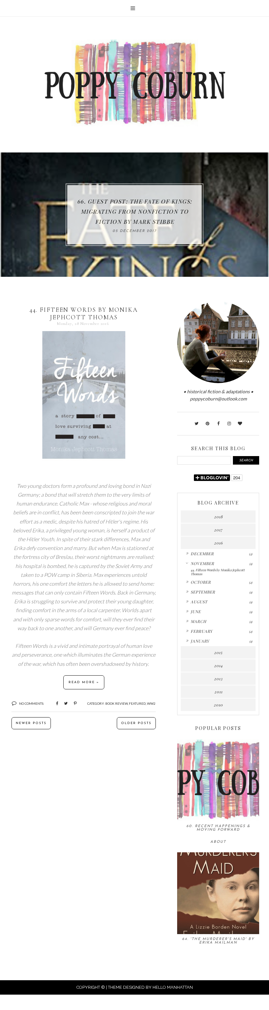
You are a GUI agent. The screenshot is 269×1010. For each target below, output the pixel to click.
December (202, 553)
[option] (134, 214)
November (202, 563)
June (196, 611)
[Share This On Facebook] (54, 703)
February (202, 631)
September (203, 591)
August (199, 601)
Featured (137, 703)
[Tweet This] (63, 703)
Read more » (84, 682)
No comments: (31, 703)
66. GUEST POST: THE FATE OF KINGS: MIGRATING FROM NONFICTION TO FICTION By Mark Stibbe (134, 211)
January (200, 641)
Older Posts (136, 723)
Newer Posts (31, 723)
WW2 (151, 703)
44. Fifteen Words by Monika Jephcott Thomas (84, 313)
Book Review (116, 703)
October (201, 582)
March (198, 621)
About (218, 842)
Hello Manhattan (173, 987)
